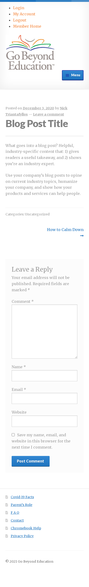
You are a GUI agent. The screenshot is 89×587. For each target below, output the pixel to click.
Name (19, 366)
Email (19, 389)
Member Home (27, 26)
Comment (23, 301)
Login (18, 7)
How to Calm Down (65, 232)
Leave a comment (48, 114)
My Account (24, 14)
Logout (19, 20)
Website (19, 412)
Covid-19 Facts (22, 497)
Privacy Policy (22, 536)
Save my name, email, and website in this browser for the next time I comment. (41, 441)
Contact (17, 520)
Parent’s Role (21, 505)
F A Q (15, 513)
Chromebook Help (26, 528)
